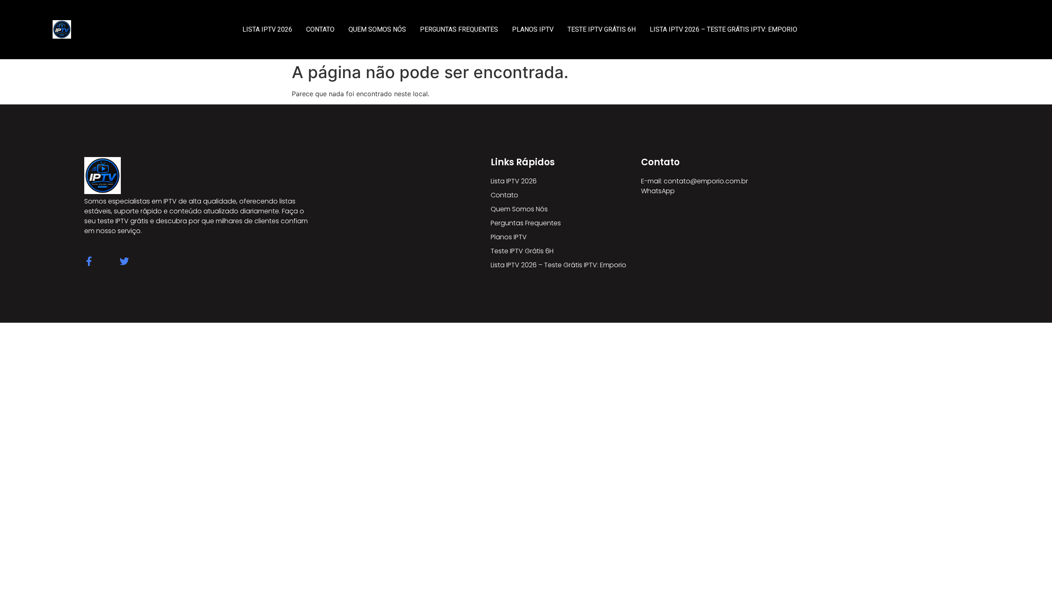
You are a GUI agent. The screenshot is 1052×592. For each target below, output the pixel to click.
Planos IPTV (533, 29)
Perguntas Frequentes (459, 29)
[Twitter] (124, 261)
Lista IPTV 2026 (267, 29)
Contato (320, 29)
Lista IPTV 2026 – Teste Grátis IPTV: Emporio (723, 29)
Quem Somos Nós (377, 29)
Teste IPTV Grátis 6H (602, 29)
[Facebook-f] (89, 261)
